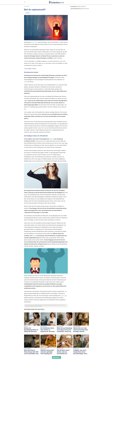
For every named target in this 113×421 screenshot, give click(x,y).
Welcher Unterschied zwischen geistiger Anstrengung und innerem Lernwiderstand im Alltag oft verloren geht (48, 351)
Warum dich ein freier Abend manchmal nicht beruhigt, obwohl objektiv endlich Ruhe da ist (81, 329)
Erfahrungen (63, 295)
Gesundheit (35, 42)
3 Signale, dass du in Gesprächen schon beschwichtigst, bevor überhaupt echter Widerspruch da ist (80, 351)
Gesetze (51, 139)
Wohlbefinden (76, 326)
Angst (25, 81)
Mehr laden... (56, 357)
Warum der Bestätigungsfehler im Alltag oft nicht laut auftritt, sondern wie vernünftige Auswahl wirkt (31, 329)
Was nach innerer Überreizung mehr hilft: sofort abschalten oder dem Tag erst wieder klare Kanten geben (31, 351)
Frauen (34, 235)
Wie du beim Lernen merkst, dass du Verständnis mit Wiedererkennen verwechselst (63, 351)
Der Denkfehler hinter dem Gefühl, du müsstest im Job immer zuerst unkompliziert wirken (47, 329)
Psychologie (26, 6)
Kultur (25, 326)
